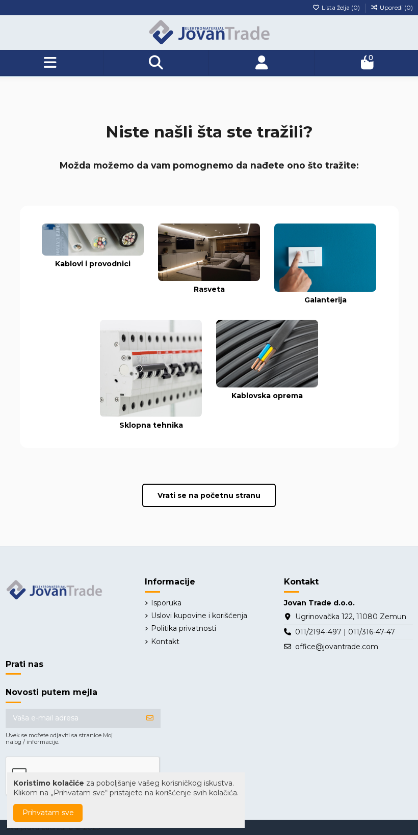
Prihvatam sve (48, 812)
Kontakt (165, 641)
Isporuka (166, 602)
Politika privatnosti (183, 628)
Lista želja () (340, 7)
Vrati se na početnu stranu (209, 495)
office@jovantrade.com (336, 646)
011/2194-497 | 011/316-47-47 (345, 631)
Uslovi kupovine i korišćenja (199, 615)
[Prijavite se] (150, 718)
